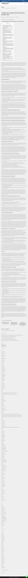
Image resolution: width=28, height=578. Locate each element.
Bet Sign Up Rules (5, 47)
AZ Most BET (2, 399)
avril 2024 (2, 546)
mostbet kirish (3, 457)
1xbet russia (2, 387)
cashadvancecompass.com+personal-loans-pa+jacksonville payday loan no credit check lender (11, 416)
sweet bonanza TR (3, 509)
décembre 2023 (3, 551)
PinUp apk (2, 489)
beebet (2, 407)
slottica (2, 505)
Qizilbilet (2, 497)
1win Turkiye (2, 359)
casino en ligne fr (3, 420)
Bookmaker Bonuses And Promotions (7, 54)
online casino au (3, 473)
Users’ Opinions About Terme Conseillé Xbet (8, 34)
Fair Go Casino (2, 431)
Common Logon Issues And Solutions (7, 31)
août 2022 (2, 563)
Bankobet (2, 403)
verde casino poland (3, 513)
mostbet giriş (2, 452)
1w (1, 350)
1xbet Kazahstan (3, 379)
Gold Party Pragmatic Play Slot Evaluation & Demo (5, 323)
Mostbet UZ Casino (3, 465)
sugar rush (2, 506)
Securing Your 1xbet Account (6, 55)
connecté (6, 330)
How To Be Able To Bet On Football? (7, 25)
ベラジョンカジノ (3, 529)
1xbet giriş (2, 378)
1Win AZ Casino (3, 351)
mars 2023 (2, 554)
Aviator (2, 395)
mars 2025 (2, 534)
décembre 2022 (3, 558)
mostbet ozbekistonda (3, 460)
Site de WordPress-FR (3, 346)
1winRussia (2, 362)
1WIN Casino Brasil (3, 355)
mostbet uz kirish (3, 468)
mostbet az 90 (2, 444)
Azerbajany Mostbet (3, 400)
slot (1, 502)
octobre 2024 (2, 538)
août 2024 (2, 541)
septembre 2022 (3, 562)
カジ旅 (2, 526)
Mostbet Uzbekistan (3, 469)
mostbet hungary (3, 453)
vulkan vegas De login (3, 517)
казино (2, 522)
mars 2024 (2, 547)
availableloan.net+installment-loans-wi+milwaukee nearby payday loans (9, 394)
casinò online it (3, 424)
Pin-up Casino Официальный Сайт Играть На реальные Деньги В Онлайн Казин (22, 323)
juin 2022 (2, 566)
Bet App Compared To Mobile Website (7, 53)
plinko (2, 494)
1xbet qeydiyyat (3, 386)
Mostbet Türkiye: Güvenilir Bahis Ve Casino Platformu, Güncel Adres (8, 336)
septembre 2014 (3, 567)
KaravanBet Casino (3, 435)
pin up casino (2, 480)
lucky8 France (2, 439)
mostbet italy (2, 456)
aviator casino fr (3, 396)
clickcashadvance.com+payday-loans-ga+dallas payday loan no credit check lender (10, 427)
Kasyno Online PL (3, 436)
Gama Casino (2, 432)
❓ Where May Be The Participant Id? (7, 37)
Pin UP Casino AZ (3, 481)
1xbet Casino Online (3, 375)
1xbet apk (2, 363)
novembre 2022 (3, 559)
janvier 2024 (2, 550)
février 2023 (2, 555)
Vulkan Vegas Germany (3, 518)
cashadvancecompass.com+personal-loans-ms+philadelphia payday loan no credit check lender (11, 415)
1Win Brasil (2, 354)
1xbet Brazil (2, 371)
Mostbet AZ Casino (3, 445)
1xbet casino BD (3, 374)
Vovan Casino (2, 514)
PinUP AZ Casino (3, 490)
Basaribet (2, 404)
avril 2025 (2, 533)
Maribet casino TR (3, 440)
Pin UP (2, 476)
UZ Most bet (2, 510)
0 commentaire (17, 17)
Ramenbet (2, 498)
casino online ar (3, 423)
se (1, 501)
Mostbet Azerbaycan (3, 448)
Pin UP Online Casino (3, 485)
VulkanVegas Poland (3, 521)
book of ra (2, 412)
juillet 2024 (2, 542)
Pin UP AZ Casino (3, 477)
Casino (3, 52)
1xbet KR (2, 382)
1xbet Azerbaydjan (3, 370)
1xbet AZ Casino (3, 366)
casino (2, 419)
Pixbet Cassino (3, 493)
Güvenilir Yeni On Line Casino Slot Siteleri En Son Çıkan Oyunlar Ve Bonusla (14, 323)
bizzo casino (2, 411)
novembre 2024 (3, 537)
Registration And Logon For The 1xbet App (8, 40)
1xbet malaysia (3, 383)
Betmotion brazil (3, 408)
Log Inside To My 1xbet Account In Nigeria (8, 44)
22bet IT (2, 391)
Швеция (2, 525)
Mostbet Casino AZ (3, 449)
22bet (2, 390)
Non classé (11, 17)
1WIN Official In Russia (3, 358)
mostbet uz (2, 464)
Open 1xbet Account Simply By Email (7, 51)
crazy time (2, 428)
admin (3, 17)
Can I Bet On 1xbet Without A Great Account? (8, 43)
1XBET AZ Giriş (2, 367)
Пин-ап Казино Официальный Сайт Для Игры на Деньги (7, 337)
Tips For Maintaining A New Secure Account (8, 48)
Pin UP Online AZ (3, 484)
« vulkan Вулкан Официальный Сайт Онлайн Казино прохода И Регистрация (10, 340)
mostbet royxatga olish (3, 461)
